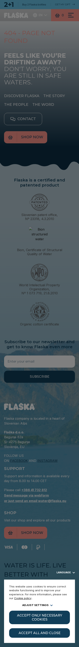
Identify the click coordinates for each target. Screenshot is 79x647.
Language (64, 572)
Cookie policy (22, 598)
